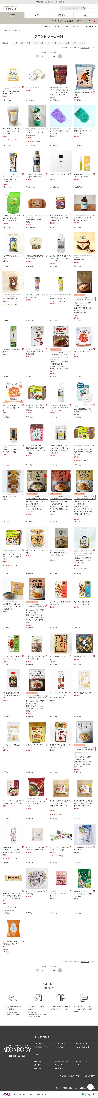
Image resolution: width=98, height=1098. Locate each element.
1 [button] (42, 56)
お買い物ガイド (39, 1043)
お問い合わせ (60, 1047)
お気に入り (58, 21)
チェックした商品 (82, 1043)
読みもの (37, 1065)
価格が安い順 (74, 47)
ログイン (81, 21)
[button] (37, 56)
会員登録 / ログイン (41, 1047)
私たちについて (60, 26)
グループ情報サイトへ (38, 1094)
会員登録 (70, 21)
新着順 (93, 47)
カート (92, 21)
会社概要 (75, 26)
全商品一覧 (46, 26)
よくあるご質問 (60, 1043)
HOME (4, 30)
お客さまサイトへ (21, 1094)
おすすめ (91, 8)
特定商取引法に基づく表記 (69, 1076)
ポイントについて (82, 1061)
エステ (57, 1065)
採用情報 (37, 1068)
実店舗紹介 (90, 26)
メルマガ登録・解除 (82, 1047)
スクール (79, 1065)
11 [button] (54, 56)
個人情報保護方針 (89, 1076)
